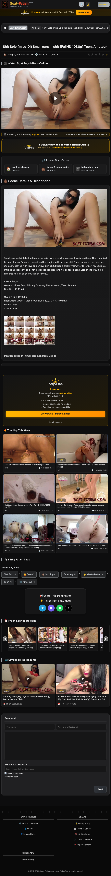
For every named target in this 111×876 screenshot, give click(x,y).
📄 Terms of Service (82, 829)
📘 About (28, 829)
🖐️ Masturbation (92, 574)
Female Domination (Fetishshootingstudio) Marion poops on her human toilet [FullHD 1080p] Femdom (81, 506)
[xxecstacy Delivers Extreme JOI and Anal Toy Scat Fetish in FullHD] (82, 448)
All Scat (35, 28)
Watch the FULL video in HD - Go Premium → (86, 134)
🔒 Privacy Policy (82, 823)
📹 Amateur (25, 581)
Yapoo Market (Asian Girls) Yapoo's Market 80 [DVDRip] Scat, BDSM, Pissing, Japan (21, 647)
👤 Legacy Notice (28, 834)
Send (100, 789)
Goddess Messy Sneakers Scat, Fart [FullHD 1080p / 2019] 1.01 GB (27, 506)
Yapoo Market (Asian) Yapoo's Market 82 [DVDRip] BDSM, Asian (82, 647)
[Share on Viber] (51, 608)
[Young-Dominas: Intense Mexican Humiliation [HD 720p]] (29, 448)
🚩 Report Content (82, 845)
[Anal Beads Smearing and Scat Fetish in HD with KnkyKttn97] (82, 528)
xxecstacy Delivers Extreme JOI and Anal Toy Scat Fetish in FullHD (81, 466)
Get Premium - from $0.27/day (55, 414)
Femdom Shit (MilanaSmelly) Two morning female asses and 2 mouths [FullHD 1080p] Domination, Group (28, 546)
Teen (6, 581)
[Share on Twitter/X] (68, 608)
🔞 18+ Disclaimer (82, 834)
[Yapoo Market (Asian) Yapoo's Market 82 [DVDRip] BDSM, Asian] (83, 635)
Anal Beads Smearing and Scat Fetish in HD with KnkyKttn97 (82, 545)
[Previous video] (5, 638)
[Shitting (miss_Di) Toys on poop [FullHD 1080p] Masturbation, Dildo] (28, 679)
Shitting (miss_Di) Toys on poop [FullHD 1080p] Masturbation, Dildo (26, 697)
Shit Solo (8, 574)
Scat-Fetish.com (18, 28)
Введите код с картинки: (15, 764)
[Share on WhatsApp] (59, 608)
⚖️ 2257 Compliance (83, 839)
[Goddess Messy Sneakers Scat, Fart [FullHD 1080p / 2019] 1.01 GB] (29, 488)
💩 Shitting (48, 574)
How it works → (55, 422)
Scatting (68, 574)
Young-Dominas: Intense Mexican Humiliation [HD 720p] (26, 465)
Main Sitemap (28, 859)
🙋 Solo (28, 574)
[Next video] (106, 638)
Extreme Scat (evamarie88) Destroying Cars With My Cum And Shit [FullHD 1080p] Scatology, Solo (82, 697)
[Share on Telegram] (42, 608)
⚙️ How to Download (28, 823)
